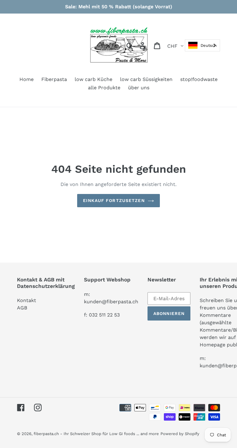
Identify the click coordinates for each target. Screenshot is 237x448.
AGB (22, 308)
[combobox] (202, 45)
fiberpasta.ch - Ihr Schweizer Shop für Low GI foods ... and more (96, 433)
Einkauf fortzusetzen (113, 200)
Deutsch (209, 45)
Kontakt (26, 300)
